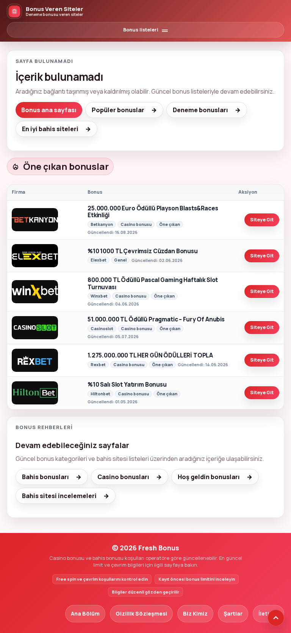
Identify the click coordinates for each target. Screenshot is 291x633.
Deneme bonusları (200, 110)
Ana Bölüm (85, 613)
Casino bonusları (123, 477)
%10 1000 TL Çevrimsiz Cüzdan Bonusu (143, 251)
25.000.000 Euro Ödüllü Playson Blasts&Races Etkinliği (153, 212)
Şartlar (233, 613)
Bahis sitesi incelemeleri (59, 496)
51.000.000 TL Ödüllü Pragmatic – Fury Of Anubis (156, 319)
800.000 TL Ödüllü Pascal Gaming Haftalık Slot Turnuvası (153, 284)
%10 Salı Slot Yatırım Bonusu (127, 385)
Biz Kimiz (195, 613)
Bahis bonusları (45, 477)
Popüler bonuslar (118, 110)
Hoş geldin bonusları (209, 477)
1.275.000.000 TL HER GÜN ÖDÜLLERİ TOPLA (150, 355)
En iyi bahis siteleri (50, 129)
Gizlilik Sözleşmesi (141, 613)
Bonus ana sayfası (49, 110)
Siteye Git (262, 219)
